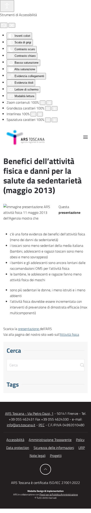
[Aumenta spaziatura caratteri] (54, 120)
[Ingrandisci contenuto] (49, 102)
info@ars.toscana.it (21, 425)
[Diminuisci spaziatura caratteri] (48, 120)
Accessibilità (15, 439)
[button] (85, 137)
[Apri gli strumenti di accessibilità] (7, 6)
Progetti (56, 455)
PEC (42, 425)
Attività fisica (69, 334)
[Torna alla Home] (25, 137)
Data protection (17, 447)
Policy (80, 439)
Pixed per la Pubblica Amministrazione (59, 494)
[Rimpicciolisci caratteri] (48, 108)
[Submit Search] (82, 365)
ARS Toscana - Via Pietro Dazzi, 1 (29, 413)
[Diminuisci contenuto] (43, 102)
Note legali (38, 455)
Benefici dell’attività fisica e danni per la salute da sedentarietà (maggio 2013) (42, 175)
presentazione (29, 328)
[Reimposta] (4, 25)
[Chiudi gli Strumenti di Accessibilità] (11, 25)
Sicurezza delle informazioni (54, 447)
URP (81, 447)
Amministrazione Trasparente (50, 439)
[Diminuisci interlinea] (33, 114)
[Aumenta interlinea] (40, 114)
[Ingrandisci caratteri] (54, 108)
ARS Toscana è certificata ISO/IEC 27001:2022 (45, 482)
